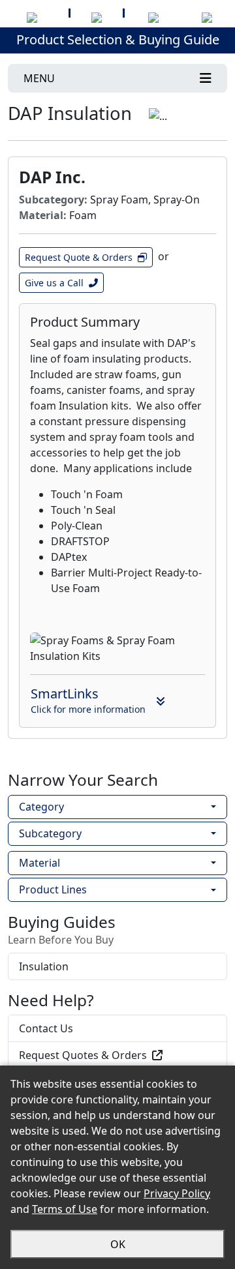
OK (117, 1244)
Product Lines (53, 889)
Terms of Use (64, 1209)
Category (41, 806)
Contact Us (46, 1028)
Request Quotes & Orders (83, 1055)
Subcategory (50, 833)
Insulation (44, 966)
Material (39, 863)
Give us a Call (54, 282)
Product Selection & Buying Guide (117, 39)
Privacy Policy (177, 1193)
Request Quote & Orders (79, 257)
